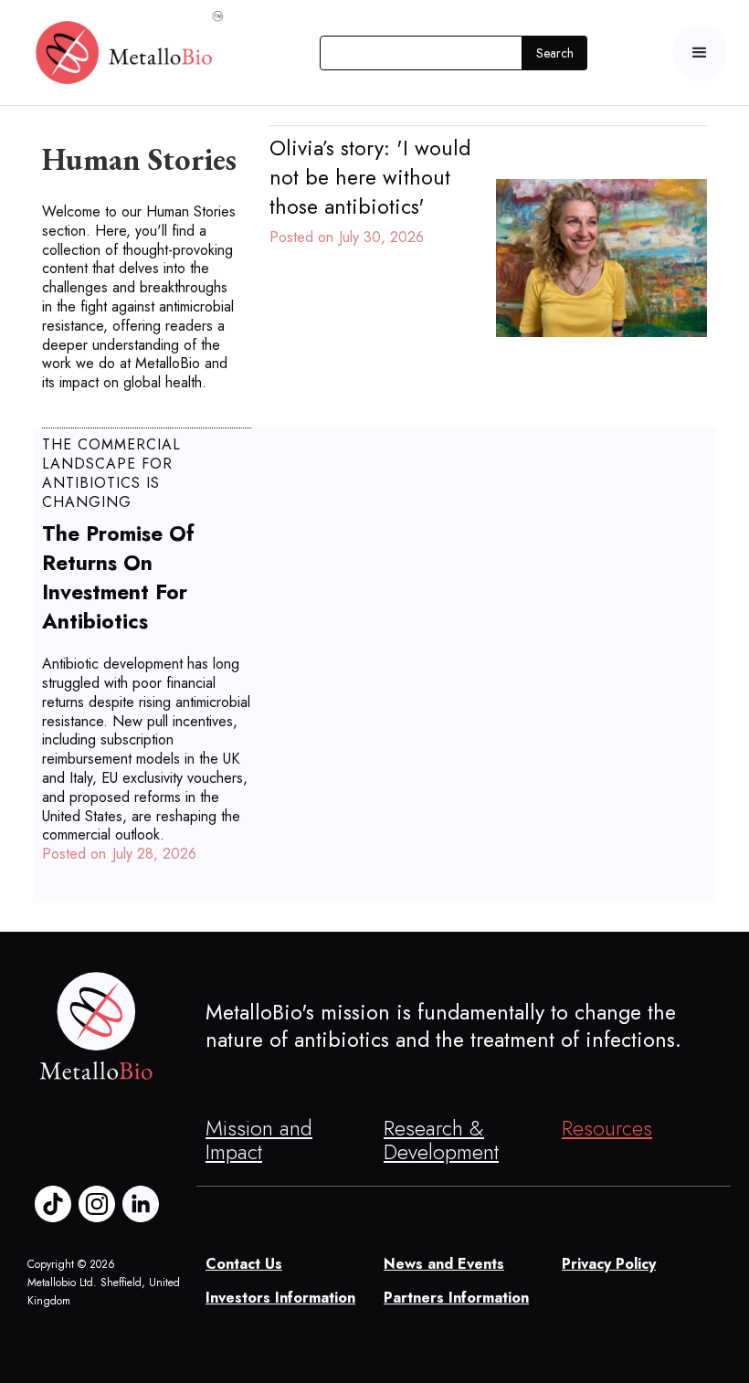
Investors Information (280, 1298)
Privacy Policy (609, 1264)
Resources (607, 1128)
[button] (699, 53)
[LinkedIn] (140, 1204)
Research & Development (441, 1140)
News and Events (444, 1264)
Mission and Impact (259, 1140)
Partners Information (456, 1298)
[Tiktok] (53, 1204)
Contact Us (244, 1264)
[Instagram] (97, 1204)
